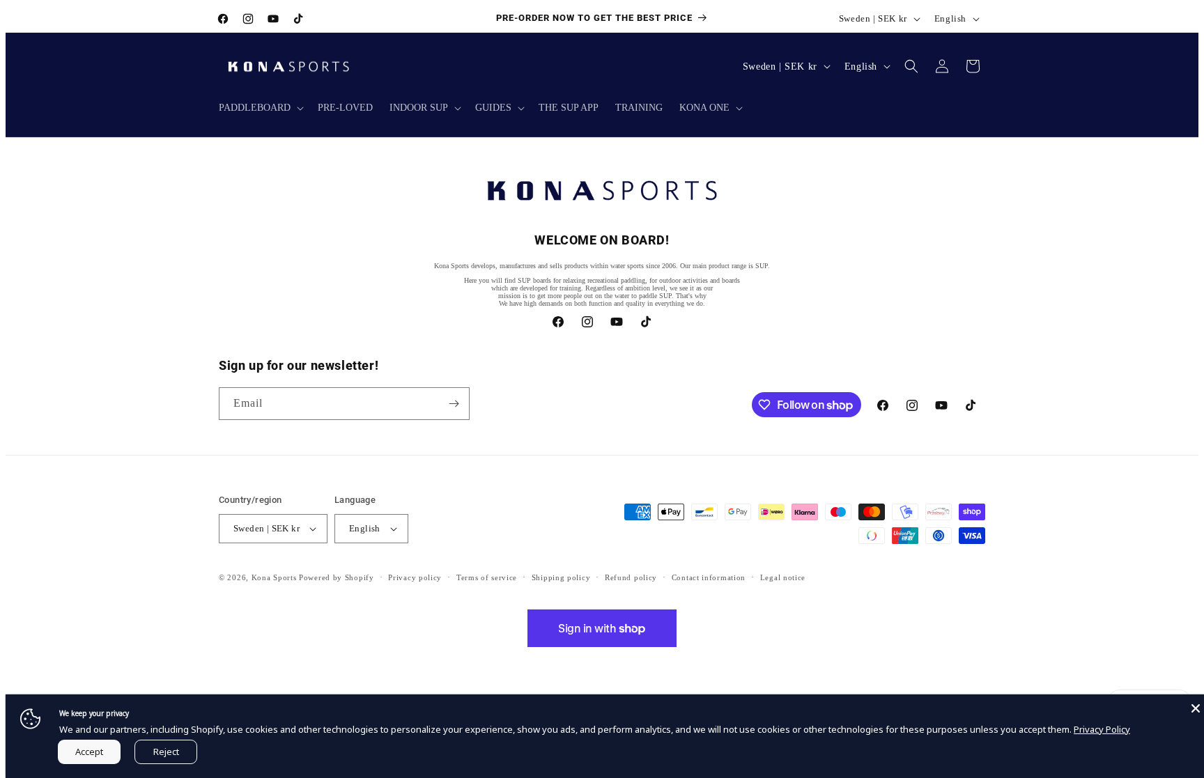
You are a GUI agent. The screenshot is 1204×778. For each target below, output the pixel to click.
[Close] (1196, 708)
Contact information (709, 577)
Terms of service (486, 577)
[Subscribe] (453, 403)
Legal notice (782, 577)
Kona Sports (274, 577)
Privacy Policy (1102, 729)
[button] (259, 108)
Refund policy (631, 577)
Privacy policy (415, 577)
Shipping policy (561, 577)
